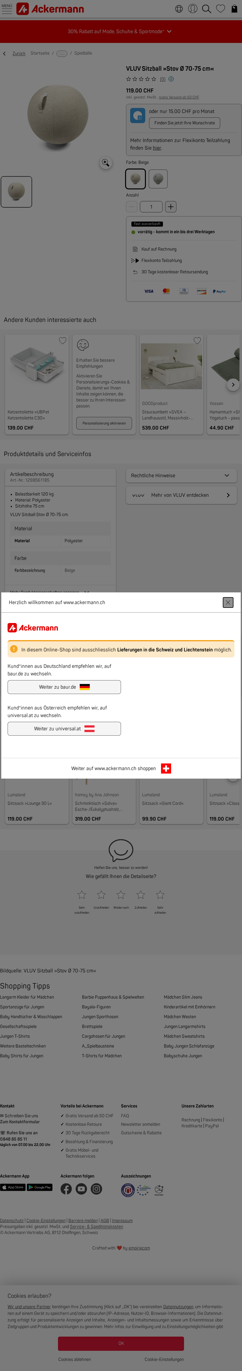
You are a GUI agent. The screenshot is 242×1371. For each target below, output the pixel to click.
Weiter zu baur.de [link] (57, 687)
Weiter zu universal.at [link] (57, 728)
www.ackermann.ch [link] (115, 768)
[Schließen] (228, 602)
